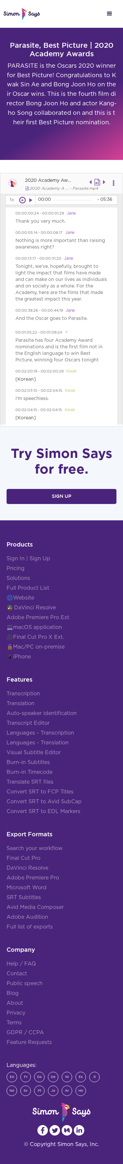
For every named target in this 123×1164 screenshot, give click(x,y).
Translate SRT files (30, 782)
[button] (109, 14)
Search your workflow (35, 848)
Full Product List (28, 588)
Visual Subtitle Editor (34, 752)
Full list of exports (30, 926)
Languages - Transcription (40, 733)
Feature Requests (29, 1042)
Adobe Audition (27, 917)
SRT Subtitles (24, 897)
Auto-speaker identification (42, 713)
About (15, 1003)
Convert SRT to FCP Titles (40, 791)
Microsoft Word (27, 887)
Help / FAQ (21, 963)
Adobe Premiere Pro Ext (38, 617)
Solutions (18, 578)
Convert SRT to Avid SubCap (44, 801)
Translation (20, 703)
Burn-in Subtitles (28, 762)
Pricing (16, 568)
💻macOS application (34, 627)
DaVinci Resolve (35, 607)
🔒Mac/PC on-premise (36, 647)
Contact (17, 973)
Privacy (16, 1013)
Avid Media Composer (35, 907)
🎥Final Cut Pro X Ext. (35, 637)
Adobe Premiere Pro (33, 877)
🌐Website (20, 597)
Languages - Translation (38, 742)
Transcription (23, 693)
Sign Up (61, 496)
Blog (13, 993)
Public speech (25, 983)
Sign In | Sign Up (28, 558)
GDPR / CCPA (25, 1032)
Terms (14, 1022)
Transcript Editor (28, 723)
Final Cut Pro (23, 858)
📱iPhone (19, 656)
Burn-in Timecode (29, 772)
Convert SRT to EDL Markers (43, 811)
